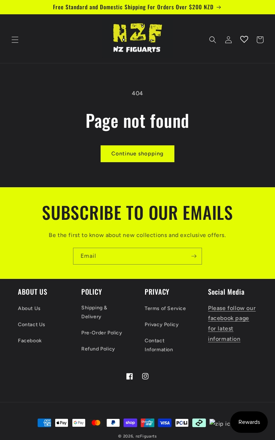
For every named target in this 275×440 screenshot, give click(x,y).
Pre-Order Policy (101, 333)
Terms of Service (165, 308)
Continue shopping (137, 153)
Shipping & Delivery (94, 312)
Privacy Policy (162, 324)
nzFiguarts (146, 436)
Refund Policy (98, 349)
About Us (29, 308)
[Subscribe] (194, 256)
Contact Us (31, 324)
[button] (15, 40)
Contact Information (159, 345)
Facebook (30, 341)
